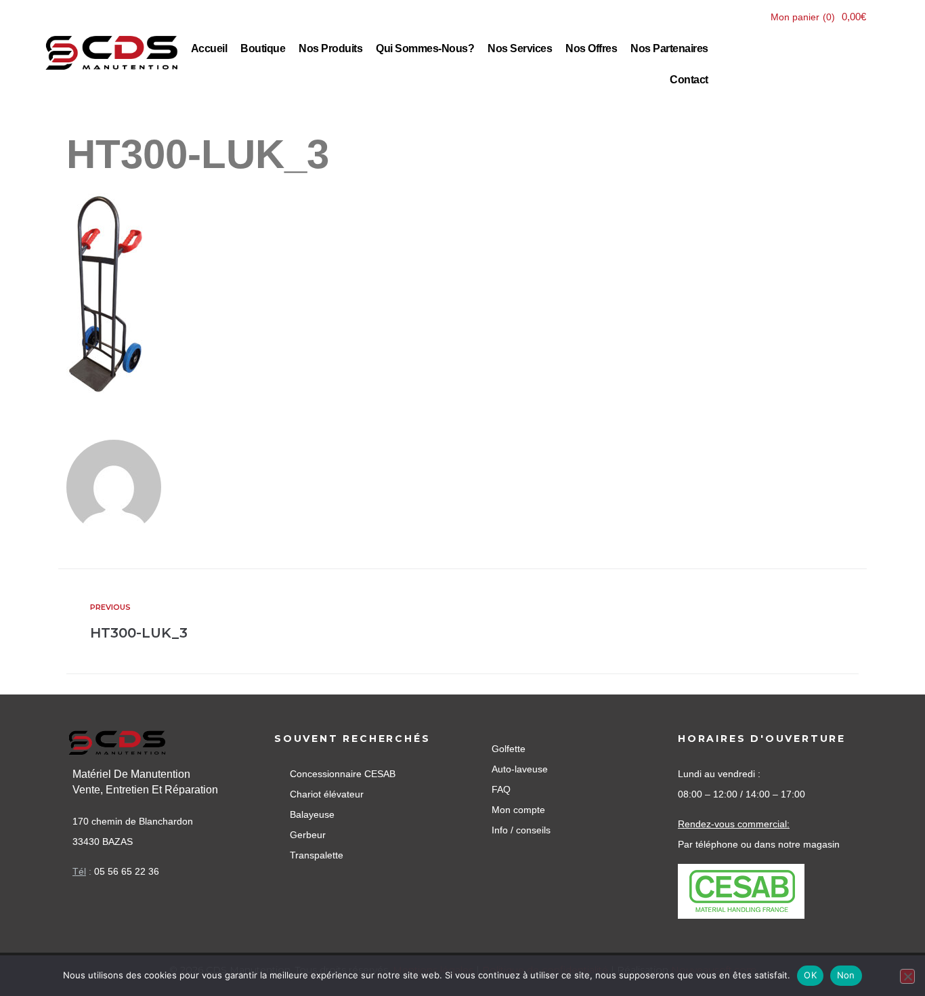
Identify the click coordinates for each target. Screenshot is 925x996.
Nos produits (330, 48)
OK (810, 975)
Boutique (262, 48)
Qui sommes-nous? (425, 48)
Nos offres (591, 48)
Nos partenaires (669, 48)
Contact (689, 79)
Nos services (520, 48)
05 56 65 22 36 (126, 871)
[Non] (907, 976)
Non (846, 975)
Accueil (209, 48)
